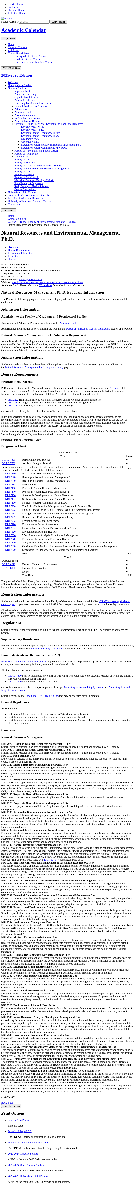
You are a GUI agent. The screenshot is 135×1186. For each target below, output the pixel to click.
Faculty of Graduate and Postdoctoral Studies (37, 165)
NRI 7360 (10, 546)
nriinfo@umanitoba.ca (30, 279)
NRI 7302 (10, 528)
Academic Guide (23, 112)
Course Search (15, 204)
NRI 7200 (10, 506)
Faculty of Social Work (26, 177)
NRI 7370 (10, 549)
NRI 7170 (10, 491)
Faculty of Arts (22, 159)
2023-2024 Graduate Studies (23, 1153)
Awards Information (24, 115)
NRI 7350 (10, 542)
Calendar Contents (17, 47)
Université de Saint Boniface (23, 192)
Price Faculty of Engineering (29, 183)
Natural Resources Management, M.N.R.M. (44, 147)
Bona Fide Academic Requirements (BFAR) (24, 661)
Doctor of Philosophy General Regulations (88, 328)
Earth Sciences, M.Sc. (32, 126)
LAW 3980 (50, 859)
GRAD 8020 (8, 568)
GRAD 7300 (8, 459)
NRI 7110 (10, 484)
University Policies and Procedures (32, 103)
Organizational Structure (27, 97)
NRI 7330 (10, 535)
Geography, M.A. (30, 138)
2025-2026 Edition (16, 75)
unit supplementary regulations (46, 648)
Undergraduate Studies (20, 85)
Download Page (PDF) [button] (20, 1131)
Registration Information (27, 118)
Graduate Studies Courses (27, 59)
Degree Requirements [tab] (19, 250)
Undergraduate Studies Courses (30, 56)
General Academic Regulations (30, 106)
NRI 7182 (13, 405)
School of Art (21, 156)
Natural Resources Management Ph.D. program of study (34, 367)
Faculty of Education (25, 162)
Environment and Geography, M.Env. (40, 132)
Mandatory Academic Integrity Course (84, 687)
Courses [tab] (12, 259)
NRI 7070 (10, 477)
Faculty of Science (24, 174)
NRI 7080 (10, 480)
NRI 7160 (10, 488)
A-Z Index (13, 50)
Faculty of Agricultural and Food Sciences (36, 150)
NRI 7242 (10, 517)
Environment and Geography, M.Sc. (40, 135)
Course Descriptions (25, 189)
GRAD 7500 (8, 463)
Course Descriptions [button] (18, 53)
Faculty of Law (22, 171)
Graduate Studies (17, 88)
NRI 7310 (115, 388)
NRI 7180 (10, 495)
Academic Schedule (24, 100)
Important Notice (23, 91)
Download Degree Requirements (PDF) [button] (28, 1142)
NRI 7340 (10, 539)
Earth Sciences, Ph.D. (32, 129)
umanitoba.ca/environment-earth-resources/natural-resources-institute (47, 282)
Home (11, 44)
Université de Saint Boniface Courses (33, 62)
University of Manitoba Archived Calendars (30, 201)
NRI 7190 (10, 502)
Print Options (9, 210)
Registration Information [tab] (20, 253)
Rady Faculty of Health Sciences (31, 186)
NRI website (45, 285)
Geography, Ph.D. (30, 141)
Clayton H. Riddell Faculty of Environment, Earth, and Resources (48, 123)
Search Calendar (9, 21)
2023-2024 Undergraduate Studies (26, 1165)
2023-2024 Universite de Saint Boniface (29, 1176)
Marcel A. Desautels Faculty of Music (34, 180)
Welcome (13, 82)
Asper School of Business (27, 121)
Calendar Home (16, 10)
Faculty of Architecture (26, 153)
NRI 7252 (10, 520)
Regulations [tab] (14, 256)
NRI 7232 (13, 402)
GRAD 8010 (8, 564)
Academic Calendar (23, 30)
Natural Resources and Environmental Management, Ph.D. (51, 144)
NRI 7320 (10, 531)
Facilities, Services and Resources (25, 198)
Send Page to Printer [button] (18, 1120)
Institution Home (16, 13)
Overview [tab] (13, 247)
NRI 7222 (13, 399)
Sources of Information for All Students (28, 195)
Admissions (20, 109)
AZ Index (13, 7)
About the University (25, 94)
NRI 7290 (10, 524)
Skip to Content (16, 4)
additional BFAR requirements (43, 695)
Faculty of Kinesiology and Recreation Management (41, 168)
